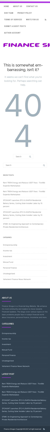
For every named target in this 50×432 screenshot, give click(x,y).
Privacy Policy (24, 13)
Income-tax (7, 251)
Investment (7, 256)
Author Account (12, 33)
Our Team (8, 13)
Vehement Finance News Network (17, 279)
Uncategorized (9, 274)
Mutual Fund (8, 262)
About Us (17, 6)
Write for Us (32, 20)
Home (6, 6)
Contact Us (32, 6)
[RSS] (45, 19)
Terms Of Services (13, 20)
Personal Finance (10, 268)
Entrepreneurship (10, 245)
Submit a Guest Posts (15, 26)
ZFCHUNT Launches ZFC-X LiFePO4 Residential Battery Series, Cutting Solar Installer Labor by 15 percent (22, 203)
